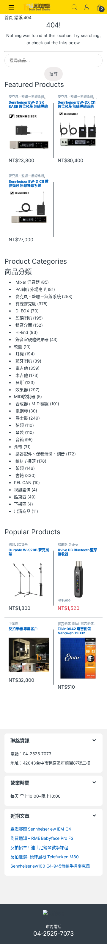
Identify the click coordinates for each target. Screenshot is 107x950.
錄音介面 (23, 325)
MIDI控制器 (24, 396)
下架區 (20, 504)
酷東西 (20, 496)
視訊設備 (22, 489)
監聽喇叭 (23, 317)
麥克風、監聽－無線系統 (26, 97)
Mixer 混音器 (27, 282)
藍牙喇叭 (23, 360)
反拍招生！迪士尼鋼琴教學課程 (39, 847)
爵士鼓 (21, 417)
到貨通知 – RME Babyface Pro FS (41, 838)
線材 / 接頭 (25, 461)
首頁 (8, 17)
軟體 (18, 346)
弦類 (19, 425)
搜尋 (53, 73)
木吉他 (21, 375)
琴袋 (19, 432)
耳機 (19, 353)
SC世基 (22, 544)
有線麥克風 (25, 303)
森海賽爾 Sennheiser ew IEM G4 (40, 828)
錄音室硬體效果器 (31, 339)
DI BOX (22, 310)
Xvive (73, 544)
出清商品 (22, 511)
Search (74, 7)
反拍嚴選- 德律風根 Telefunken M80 (44, 856)
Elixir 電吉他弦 (82, 623)
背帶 (18, 446)
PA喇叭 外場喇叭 (31, 289)
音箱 (19, 439)
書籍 (19, 475)
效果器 (21, 389)
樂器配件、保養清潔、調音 (40, 453)
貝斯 (19, 382)
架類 (19, 468)
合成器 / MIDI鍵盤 (32, 403)
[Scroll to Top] (53, 947)
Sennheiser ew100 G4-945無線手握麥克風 (50, 865)
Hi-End (21, 332)
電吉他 (21, 368)
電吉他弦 (64, 623)
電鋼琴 (21, 410)
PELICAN (23, 482)
